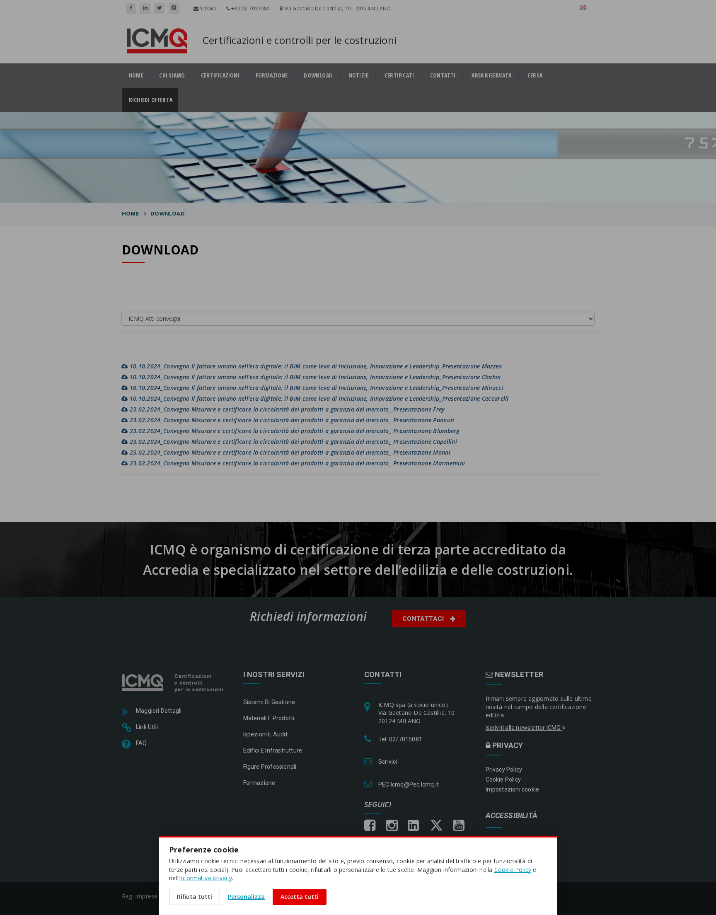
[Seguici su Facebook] (131, 8)
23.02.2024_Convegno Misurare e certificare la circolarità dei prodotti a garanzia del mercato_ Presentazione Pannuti (291, 420)
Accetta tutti (300, 896)
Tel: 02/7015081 (400, 739)
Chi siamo (172, 75)
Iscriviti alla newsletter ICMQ (524, 727)
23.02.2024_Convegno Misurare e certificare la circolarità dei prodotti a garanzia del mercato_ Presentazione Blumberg (293, 431)
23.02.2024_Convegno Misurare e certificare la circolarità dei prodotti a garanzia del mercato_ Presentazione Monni (289, 452)
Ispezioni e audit (265, 734)
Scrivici (207, 8)
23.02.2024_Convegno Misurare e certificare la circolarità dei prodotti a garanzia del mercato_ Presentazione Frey (286, 409)
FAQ (141, 743)
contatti (443, 75)
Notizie (358, 75)
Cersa (534, 75)
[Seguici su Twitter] (159, 8)
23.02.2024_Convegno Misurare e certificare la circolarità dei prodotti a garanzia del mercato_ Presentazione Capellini (292, 441)
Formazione (272, 75)
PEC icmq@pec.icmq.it (408, 784)
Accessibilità (512, 816)
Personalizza (246, 896)
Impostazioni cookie (512, 789)
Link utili (147, 727)
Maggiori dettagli (158, 710)
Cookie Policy (503, 779)
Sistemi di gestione (269, 702)
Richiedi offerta (153, 100)
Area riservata (491, 75)
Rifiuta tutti (194, 896)
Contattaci (424, 618)
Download (167, 213)
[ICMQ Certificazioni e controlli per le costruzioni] (173, 682)
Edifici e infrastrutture (272, 750)
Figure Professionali (270, 766)
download (318, 75)
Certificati (399, 75)
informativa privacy (205, 878)
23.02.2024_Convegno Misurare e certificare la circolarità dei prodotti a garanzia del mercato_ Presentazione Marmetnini (296, 463)
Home (130, 213)
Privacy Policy (504, 769)
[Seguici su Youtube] (174, 8)
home (136, 75)
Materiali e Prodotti (269, 718)
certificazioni (220, 75)
